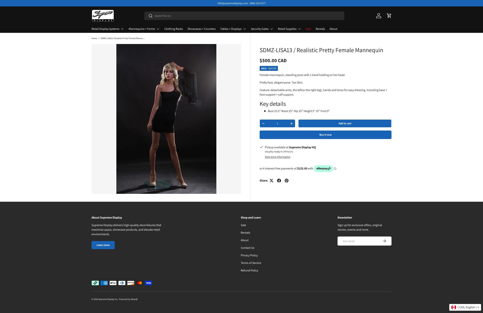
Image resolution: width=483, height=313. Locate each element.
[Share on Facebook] (279, 180)
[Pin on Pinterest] (286, 180)
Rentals (320, 29)
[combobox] (244, 16)
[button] (389, 16)
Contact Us (247, 248)
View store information (277, 156)
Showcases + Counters (202, 29)
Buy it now (325, 134)
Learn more (103, 245)
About (333, 29)
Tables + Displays (231, 29)
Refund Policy (249, 270)
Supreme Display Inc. (108, 299)
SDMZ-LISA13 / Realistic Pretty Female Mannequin (123, 38)
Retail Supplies (287, 29)
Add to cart (345, 123)
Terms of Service (251, 263)
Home (94, 38)
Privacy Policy (249, 255)
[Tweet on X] (271, 180)
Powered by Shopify (128, 299)
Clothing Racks (173, 29)
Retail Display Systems (105, 29)
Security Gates (260, 29)
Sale (308, 29)
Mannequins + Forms (142, 29)
